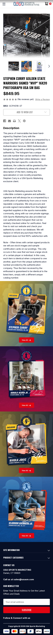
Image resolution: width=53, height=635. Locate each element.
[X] (19, 121)
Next (48, 66)
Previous (4, 66)
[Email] (9, 121)
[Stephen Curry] (26, 313)
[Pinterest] (24, 121)
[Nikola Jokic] (26, 443)
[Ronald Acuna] (26, 378)
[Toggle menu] (4, 4)
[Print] (14, 121)
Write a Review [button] (42, 99)
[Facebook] (4, 121)
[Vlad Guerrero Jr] (26, 509)
